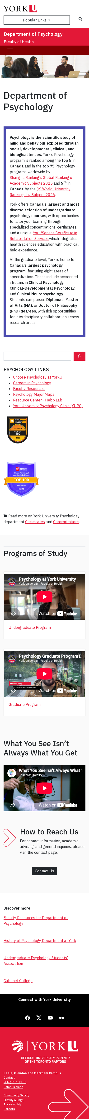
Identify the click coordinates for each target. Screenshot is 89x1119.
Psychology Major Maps (33, 394)
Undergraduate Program (30, 627)
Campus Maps (13, 1087)
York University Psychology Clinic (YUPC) (48, 405)
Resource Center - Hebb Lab (37, 400)
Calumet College (18, 980)
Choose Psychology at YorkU (37, 377)
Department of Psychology (33, 34)
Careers (9, 1109)
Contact (9, 1078)
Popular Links (35, 20)
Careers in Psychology (32, 382)
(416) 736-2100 (15, 1082)
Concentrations (66, 521)
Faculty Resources (29, 388)
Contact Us (44, 871)
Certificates (35, 521)
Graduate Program (25, 704)
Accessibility (12, 1104)
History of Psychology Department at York (40, 940)
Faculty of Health (19, 41)
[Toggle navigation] (10, 50)
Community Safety (16, 1095)
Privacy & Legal (14, 1100)
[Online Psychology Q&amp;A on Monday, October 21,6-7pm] (79, 356)
